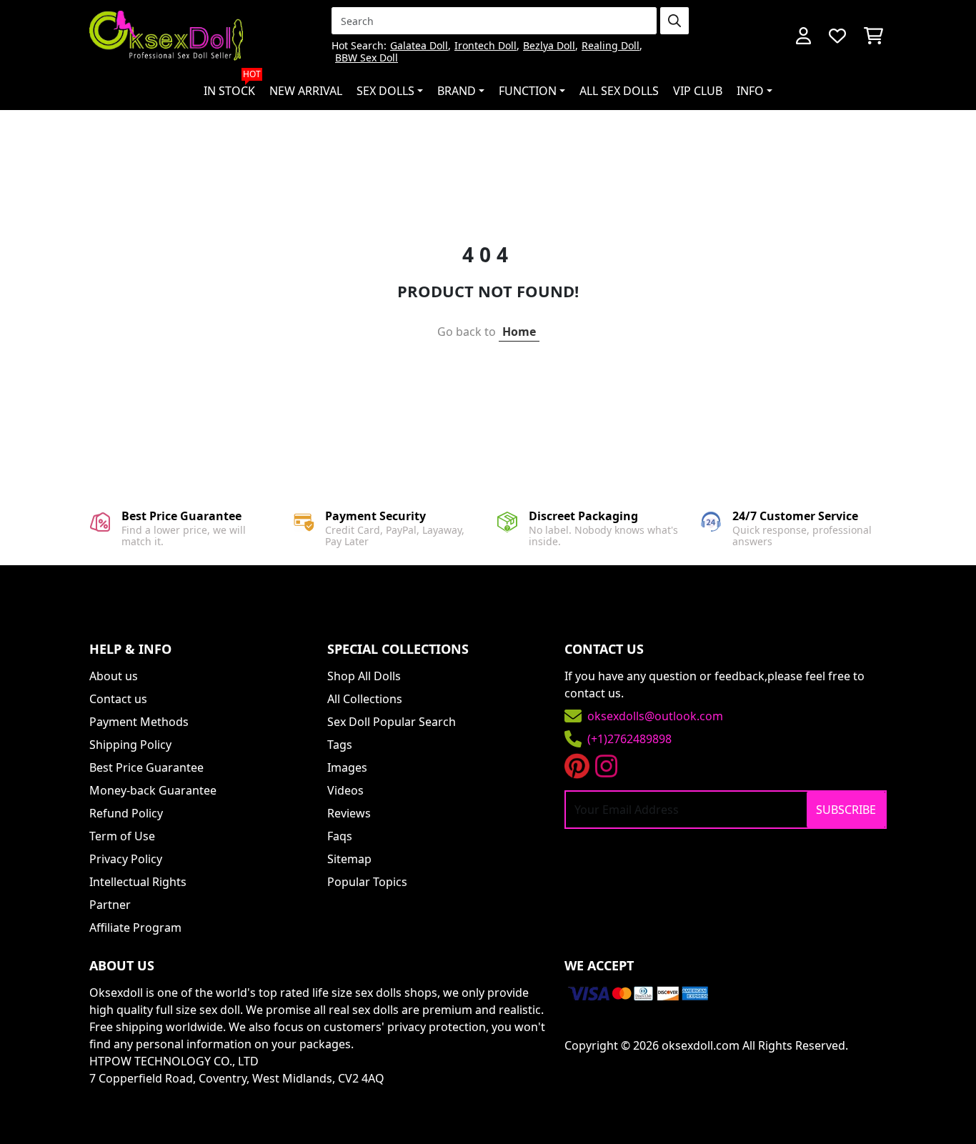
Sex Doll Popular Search (391, 722)
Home (519, 331)
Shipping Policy (130, 744)
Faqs (339, 836)
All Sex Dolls (619, 91)
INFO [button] (750, 91)
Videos (345, 790)
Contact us (118, 699)
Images (347, 767)
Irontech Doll (485, 46)
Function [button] (528, 91)
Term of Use (122, 836)
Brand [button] (456, 91)
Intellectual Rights (137, 882)
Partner (110, 904)
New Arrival (305, 91)
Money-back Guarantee (152, 790)
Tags (339, 744)
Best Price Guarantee (146, 767)
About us (113, 676)
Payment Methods (139, 722)
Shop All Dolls (364, 676)
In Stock (232, 85)
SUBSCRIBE (846, 809)
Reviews (349, 813)
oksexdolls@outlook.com (655, 716)
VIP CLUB (697, 91)
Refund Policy (126, 813)
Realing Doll (610, 46)
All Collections (364, 699)
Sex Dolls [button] (385, 91)
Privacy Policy (125, 859)
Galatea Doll (419, 46)
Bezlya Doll (549, 46)
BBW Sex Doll (366, 58)
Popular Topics (367, 882)
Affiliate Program (135, 927)
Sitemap (349, 859)
